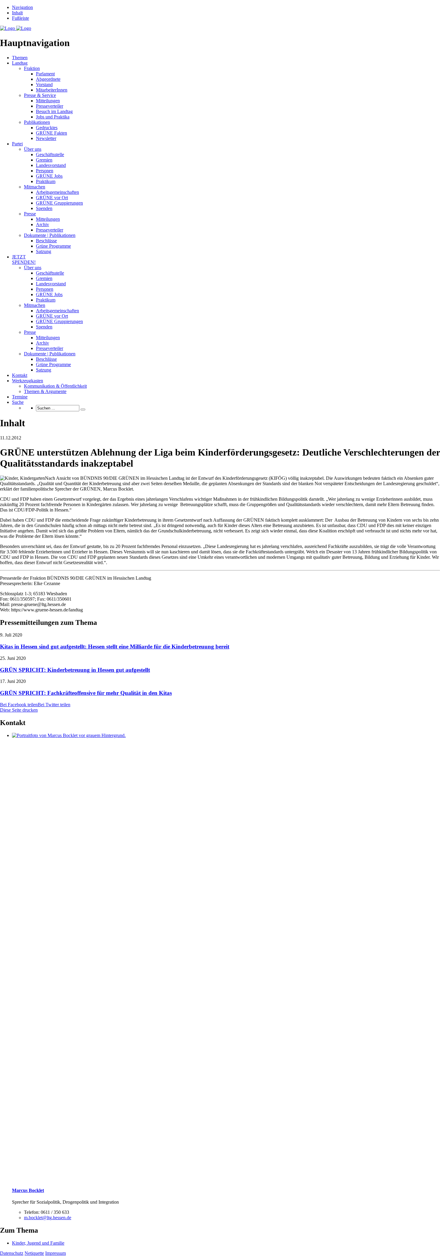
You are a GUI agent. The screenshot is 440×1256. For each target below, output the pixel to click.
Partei (17, 143)
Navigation (22, 7)
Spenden (44, 208)
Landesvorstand (51, 165)
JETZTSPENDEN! (24, 259)
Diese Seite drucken (19, 710)
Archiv (42, 224)
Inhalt (17, 12)
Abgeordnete (48, 79)
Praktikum (45, 181)
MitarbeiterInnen (51, 89)
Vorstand (44, 84)
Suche (18, 402)
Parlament (45, 73)
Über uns (32, 149)
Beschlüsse (46, 240)
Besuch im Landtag (54, 111)
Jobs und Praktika (52, 116)
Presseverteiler (49, 106)
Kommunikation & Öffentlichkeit (55, 386)
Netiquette (34, 1253)
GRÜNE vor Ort (52, 197)
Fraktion (32, 68)
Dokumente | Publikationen (49, 235)
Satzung (43, 251)
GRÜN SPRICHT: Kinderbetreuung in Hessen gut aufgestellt (75, 670)
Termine (20, 396)
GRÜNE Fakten (51, 133)
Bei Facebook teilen (19, 704)
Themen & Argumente (45, 391)
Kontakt (19, 375)
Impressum (55, 1253)
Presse (30, 213)
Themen (20, 57)
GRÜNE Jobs (49, 176)
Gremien (44, 159)
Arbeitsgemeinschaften (57, 192)
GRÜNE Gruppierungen (59, 202)
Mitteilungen (48, 100)
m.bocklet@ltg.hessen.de (47, 1217)
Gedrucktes (46, 127)
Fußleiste (20, 18)
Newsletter (46, 138)
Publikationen (37, 122)
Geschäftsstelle (50, 154)
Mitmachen (34, 186)
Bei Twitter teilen (54, 704)
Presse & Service (40, 95)
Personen (44, 170)
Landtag (20, 63)
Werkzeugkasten (27, 380)
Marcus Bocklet (28, 1190)
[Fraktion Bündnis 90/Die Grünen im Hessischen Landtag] (15, 28)
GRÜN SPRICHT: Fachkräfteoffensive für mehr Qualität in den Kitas (86, 693)
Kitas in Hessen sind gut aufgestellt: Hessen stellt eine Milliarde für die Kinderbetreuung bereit (114, 646)
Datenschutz (11, 1253)
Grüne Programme (53, 246)
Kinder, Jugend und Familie (38, 1243)
